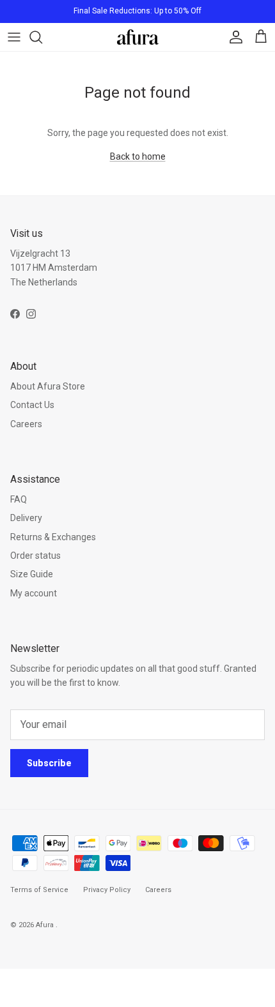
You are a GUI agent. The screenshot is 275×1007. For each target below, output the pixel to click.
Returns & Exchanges (53, 537)
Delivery (26, 518)
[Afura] (138, 36)
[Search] (42, 37)
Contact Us (32, 405)
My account (33, 593)
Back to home (138, 156)
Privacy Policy (106, 890)
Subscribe (49, 763)
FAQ (18, 499)
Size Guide (31, 574)
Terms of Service (39, 890)
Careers (26, 424)
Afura (46, 925)
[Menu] (14, 37)
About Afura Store (47, 386)
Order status (35, 555)
